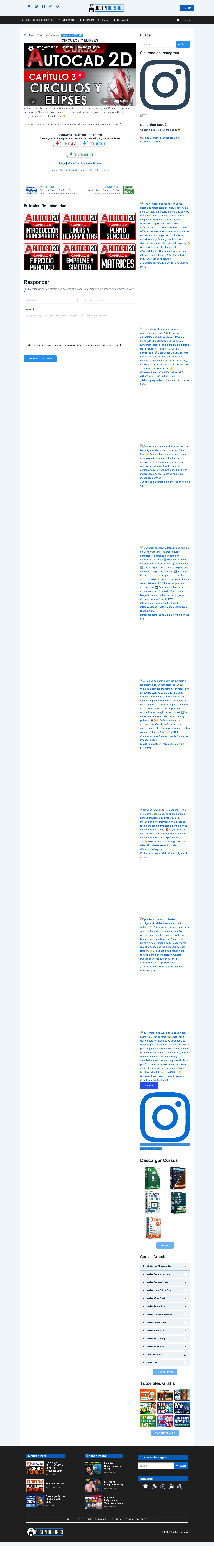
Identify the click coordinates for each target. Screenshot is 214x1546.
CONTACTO (122, 20)
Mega (62, 163)
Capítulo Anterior (59, 170)
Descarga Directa (91, 163)
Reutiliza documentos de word (113, 1466)
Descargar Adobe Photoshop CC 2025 (55, 1499)
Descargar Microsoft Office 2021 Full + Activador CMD (55, 1466)
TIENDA (104, 20)
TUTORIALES (67, 20)
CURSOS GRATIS (44, 20)
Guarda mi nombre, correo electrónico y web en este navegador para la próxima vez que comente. (75, 345)
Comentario (29, 309)
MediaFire (73, 163)
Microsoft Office (55, 1483)
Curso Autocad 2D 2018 (72, 35)
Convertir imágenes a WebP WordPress (113, 1500)
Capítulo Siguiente (100, 170)
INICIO (27, 20)
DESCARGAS (88, 20)
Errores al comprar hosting (113, 1483)
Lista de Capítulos (79, 170)
